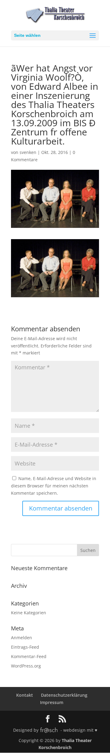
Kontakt (24, 695)
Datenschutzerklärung (64, 695)
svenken (28, 152)
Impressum (51, 702)
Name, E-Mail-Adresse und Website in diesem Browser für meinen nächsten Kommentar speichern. (53, 486)
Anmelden (21, 637)
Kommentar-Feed (28, 656)
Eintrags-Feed (25, 647)
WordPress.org (26, 666)
